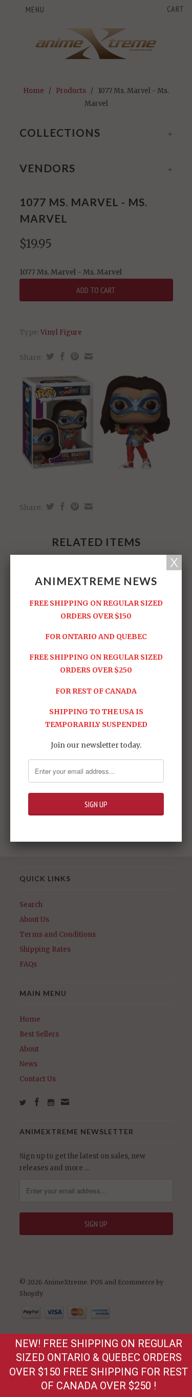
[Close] (174, 562)
